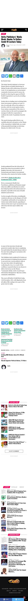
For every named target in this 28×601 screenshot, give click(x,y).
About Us (9, 590)
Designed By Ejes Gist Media (15, 592)
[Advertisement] (14, 14)
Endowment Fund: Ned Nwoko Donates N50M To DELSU (6, 341)
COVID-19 (18, 350)
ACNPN (12, 350)
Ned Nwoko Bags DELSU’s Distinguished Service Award (19, 330)
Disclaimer (20, 590)
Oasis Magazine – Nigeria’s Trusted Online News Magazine (14, 588)
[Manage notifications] (24, 597)
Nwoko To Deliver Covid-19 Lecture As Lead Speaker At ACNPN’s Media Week (6, 331)
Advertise (14, 590)
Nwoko (23, 350)
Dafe (8, 46)
